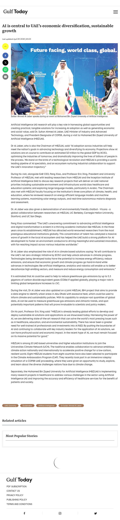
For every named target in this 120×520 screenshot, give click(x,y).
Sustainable (27, 405)
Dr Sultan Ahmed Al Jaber (71, 405)
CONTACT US (13, 490)
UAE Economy (10, 405)
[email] (5, 77)
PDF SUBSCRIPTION (16, 486)
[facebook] (5, 55)
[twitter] (5, 63)
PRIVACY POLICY (15, 495)
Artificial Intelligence (46, 405)
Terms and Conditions (19, 504)
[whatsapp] (5, 70)
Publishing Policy (17, 499)
